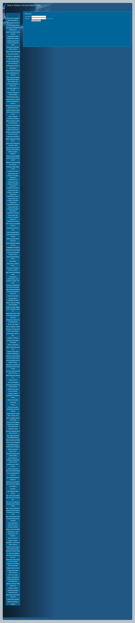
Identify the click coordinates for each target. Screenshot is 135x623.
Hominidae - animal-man (13, 338)
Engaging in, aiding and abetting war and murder (13, 163)
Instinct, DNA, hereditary (12, 296)
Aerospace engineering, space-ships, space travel (13, 432)
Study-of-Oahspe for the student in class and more (13, 128)
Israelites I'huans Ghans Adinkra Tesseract (13, 571)
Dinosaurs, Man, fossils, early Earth (12, 348)
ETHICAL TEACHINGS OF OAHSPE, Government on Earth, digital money (13, 579)
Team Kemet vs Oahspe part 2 (13, 56)
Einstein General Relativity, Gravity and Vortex (13, 48)
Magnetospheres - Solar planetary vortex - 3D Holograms (13, 533)
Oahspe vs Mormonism (13, 344)
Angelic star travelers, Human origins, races (13, 584)
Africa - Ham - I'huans (13, 574)
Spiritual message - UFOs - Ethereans (13, 465)
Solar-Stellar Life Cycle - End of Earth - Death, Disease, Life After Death (13, 315)
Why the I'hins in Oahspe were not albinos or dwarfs (13, 144)
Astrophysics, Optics (13, 588)
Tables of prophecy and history (13, 440)
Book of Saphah (12, 261)
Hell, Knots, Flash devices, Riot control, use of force (13, 372)
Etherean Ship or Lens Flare (13, 22)
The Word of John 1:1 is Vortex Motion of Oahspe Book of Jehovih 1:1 (13, 101)
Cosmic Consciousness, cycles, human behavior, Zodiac (13, 469)
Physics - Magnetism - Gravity (13, 326)
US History (12, 404)
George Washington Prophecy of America (13, 244)
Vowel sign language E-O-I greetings (13, 89)
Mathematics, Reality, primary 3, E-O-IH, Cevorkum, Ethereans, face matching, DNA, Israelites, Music (13, 562)
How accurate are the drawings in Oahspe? (13, 224)
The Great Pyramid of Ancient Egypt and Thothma (12, 361)
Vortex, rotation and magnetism (13, 70)
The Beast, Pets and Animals (12, 442)
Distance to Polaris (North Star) (13, 51)
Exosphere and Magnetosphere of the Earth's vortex (13, 133)
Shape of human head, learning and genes (13, 33)
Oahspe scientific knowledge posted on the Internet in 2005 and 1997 (12, 158)
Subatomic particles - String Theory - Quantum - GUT (13, 414)
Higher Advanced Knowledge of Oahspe (13, 273)
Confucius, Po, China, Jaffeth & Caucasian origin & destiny (13, 357)
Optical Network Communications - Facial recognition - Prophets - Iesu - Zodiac (12, 279)
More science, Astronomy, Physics (13, 264)
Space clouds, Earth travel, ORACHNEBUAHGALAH (13, 436)
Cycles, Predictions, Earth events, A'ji (13, 474)
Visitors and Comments (13, 601)
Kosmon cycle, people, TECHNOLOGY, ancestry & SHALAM (13, 409)
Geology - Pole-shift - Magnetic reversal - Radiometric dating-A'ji (13, 309)
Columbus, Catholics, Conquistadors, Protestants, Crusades (13, 395)
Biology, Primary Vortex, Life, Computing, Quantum (12, 320)
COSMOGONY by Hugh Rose (13, 247)
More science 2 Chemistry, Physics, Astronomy (13, 269)
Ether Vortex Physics (13, 538)
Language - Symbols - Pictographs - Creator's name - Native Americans (13, 542)
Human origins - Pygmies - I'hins (13, 334)
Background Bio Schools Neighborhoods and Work (13, 37)
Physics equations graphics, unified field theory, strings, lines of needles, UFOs (13, 79)
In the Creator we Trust (13, 59)
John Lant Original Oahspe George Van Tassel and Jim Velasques (13, 234)
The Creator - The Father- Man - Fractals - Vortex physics (13, 330)
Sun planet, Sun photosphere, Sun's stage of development (12, 286)
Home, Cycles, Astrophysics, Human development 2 (12, 19)
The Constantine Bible (13, 382)
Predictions (12, 488)
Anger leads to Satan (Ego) (13, 136)
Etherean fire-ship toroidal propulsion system (13, 253)
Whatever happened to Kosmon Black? (13, 140)
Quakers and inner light (13, 400)
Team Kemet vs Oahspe (13, 54)
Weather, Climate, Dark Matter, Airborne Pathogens (13, 303)
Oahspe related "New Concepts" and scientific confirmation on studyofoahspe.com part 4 (13, 201)
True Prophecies (13, 486)
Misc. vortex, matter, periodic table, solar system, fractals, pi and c (13, 497)
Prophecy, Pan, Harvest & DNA (13, 529)
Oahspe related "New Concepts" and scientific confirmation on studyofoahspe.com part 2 (13, 184)
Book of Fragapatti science (13, 25)
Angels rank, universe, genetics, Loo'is (13, 450)
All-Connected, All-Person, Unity (13, 229)
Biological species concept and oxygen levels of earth (13, 106)
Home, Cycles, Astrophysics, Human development (12, 15)
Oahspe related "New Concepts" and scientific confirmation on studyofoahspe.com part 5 (13, 209)
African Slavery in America (13, 65)
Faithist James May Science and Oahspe (13, 239)
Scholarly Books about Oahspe (13, 250)
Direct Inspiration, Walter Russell (12, 492)
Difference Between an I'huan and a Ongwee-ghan (12, 121)
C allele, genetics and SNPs (13, 599)
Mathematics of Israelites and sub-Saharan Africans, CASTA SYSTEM (13, 366)
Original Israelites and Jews (13, 568)
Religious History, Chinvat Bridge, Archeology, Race (13, 352)
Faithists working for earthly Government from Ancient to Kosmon (13, 112)
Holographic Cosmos (13, 428)
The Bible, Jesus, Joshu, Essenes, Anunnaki (13, 390)
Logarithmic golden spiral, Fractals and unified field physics (13, 42)
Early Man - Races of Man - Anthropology (13, 341)
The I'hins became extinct (13, 97)
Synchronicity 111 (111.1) (12, 171)
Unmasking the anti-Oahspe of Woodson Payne (13, 28)
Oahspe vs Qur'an (13, 380)
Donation (13, 604)
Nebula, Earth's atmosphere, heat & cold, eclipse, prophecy (13, 483)
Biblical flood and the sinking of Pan (13, 376)
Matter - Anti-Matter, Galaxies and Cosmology (12, 419)
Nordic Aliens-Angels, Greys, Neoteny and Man (12, 454)
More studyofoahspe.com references (13, 74)
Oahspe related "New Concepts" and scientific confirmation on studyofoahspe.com (12, 176)
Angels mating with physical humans (13, 257)
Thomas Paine (13, 402)
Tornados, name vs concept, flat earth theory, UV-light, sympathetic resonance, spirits (13, 548)
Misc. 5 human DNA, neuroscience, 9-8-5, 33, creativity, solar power (13, 525)
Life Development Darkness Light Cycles (13, 478)
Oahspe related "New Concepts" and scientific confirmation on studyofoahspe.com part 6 (13, 218)
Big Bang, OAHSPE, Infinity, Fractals (13, 167)
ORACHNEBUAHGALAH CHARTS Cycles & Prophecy (12, 445)
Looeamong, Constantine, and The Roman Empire (13, 385)
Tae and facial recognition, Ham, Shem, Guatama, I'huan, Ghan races (12, 555)
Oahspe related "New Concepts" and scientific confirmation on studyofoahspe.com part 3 (13, 193)
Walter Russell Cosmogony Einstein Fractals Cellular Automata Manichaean (13, 424)
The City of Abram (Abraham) (12, 125)
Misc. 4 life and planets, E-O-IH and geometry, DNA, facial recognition (13, 518)
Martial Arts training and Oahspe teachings (13, 93)
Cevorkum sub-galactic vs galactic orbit (13, 84)
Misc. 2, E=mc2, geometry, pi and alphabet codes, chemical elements (13, 504)
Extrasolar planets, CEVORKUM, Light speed (13, 299)
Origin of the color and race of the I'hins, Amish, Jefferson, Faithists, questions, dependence (12, 150)
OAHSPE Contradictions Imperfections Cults (13, 591)
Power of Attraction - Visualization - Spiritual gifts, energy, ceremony (13, 460)
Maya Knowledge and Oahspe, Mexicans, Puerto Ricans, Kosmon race (13, 291)
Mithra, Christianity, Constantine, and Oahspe (13, 117)
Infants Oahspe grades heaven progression (13, 595)
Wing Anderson (13, 68)
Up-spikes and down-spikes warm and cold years (13, 62)
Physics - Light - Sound (13, 324)
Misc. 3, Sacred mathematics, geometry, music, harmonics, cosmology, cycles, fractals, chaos (12, 511)
